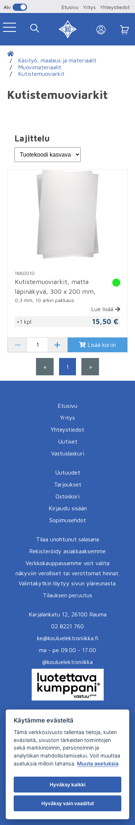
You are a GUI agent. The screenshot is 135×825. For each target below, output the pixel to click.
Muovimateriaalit (39, 67)
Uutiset (67, 441)
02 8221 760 (67, 626)
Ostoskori (67, 496)
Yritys (89, 7)
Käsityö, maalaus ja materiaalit (57, 60)
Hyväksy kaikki (68, 784)
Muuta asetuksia (97, 763)
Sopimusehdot (67, 520)
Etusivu (70, 7)
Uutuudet (67, 472)
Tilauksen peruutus (67, 595)
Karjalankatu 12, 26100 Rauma (68, 614)
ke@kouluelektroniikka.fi (67, 638)
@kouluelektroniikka (67, 662)
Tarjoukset (67, 484)
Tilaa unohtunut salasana (67, 539)
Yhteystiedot (115, 7)
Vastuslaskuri (67, 453)
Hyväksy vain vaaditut (67, 803)
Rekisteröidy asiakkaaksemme (67, 551)
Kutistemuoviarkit (41, 73)
